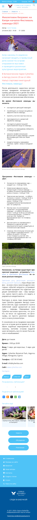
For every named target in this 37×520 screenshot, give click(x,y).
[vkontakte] (25, 504)
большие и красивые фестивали (18, 273)
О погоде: (24, 1)
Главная (5, 11)
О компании (9, 458)
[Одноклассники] (7, 397)
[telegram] (21, 504)
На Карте (5, 371)
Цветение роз (8, 280)
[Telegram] (19, 397)
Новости (15, 11)
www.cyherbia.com (14, 367)
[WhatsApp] (15, 397)
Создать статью (11, 477)
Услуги (7, 480)
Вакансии (8, 466)
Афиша (6, 377)
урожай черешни (14, 283)
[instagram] (11, 504)
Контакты (8, 473)
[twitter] (16, 504)
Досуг (27, 377)
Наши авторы (10, 469)
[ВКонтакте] (4, 397)
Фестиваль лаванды (12, 83)
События (17, 377)
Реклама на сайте (11, 462)
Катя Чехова (11, 28)
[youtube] (30, 504)
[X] (11, 397)
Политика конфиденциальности (18, 516)
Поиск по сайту (10, 484)
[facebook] (7, 504)
